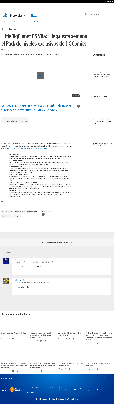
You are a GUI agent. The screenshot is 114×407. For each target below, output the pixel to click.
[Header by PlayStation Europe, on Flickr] (36, 132)
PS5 (4, 21)
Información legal (72, 399)
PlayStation (23, 15)
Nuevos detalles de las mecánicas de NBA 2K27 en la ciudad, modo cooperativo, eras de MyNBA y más (42, 365)
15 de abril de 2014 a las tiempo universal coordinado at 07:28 (34, 262)
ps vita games (17, 216)
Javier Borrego (11, 119)
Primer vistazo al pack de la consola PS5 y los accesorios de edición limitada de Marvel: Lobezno (42, 335)
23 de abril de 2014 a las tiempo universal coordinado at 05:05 (34, 282)
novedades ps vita (32, 211)
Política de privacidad (57, 399)
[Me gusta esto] (13, 339)
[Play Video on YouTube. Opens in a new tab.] (76, 95)
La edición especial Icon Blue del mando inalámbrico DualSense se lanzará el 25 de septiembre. (14, 365)
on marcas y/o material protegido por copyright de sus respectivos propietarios (70, 390)
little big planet (9, 211)
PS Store (19, 21)
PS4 (14, 21)
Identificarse (94, 14)
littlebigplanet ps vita (20, 211)
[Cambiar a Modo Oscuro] (86, 14)
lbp (2, 211)
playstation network (7, 216)
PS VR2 (9, 21)
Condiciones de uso (42, 399)
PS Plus (26, 21)
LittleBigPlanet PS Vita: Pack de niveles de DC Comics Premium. (25, 148)
